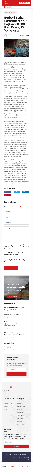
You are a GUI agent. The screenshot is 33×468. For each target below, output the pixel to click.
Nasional (13, 12)
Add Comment (11, 229)
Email (8, 217)
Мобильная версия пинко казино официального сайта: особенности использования (16, 323)
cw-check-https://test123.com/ (14, 307)
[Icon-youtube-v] (13, 394)
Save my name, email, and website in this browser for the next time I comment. (16, 247)
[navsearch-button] (26, 7)
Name (8, 211)
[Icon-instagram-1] (10, 394)
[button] (7, 192)
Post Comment (11, 268)
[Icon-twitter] (7, 394)
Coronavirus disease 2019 (12, 314)
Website (8, 222)
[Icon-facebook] (4, 394)
